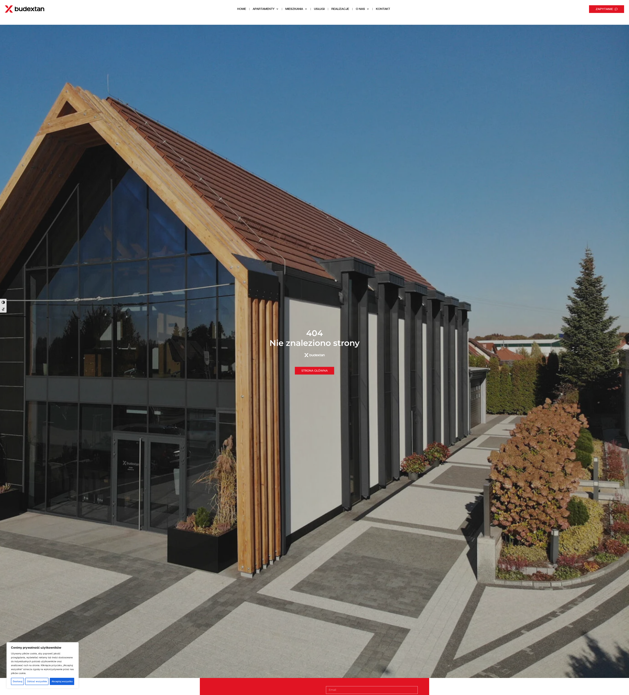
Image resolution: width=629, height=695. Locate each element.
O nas (360, 8)
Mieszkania (294, 8)
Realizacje (340, 8)
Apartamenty (263, 8)
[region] (43, 665)
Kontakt (383, 8)
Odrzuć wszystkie (37, 681)
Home (241, 8)
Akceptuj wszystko (62, 681)
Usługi (319, 8)
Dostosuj (17, 681)
